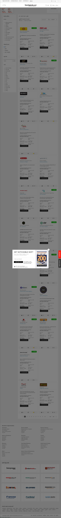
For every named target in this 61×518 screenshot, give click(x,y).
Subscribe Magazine (41, 265)
